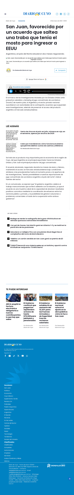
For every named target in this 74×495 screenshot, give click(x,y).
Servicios (7, 456)
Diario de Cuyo (10, 21)
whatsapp (27, 356)
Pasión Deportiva (10, 407)
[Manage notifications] (69, 478)
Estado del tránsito (11, 439)
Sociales (7, 429)
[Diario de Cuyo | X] (64, 14)
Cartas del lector (10, 423)
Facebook (5, 356)
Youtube (23, 356)
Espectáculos (9, 410)
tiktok (14, 356)
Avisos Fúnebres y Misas (12, 458)
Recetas (7, 418)
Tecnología (8, 434)
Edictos (6, 461)
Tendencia (8, 437)
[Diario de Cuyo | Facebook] (57, 14)
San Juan (7, 388)
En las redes (8, 420)
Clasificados (8, 445)
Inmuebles (8, 447)
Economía (21, 21)
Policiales (7, 404)
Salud (6, 431)
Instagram (10, 356)
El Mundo (7, 415)
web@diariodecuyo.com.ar (17, 470)
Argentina (7, 412)
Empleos (7, 453)
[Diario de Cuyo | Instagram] (61, 14)
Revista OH (8, 401)
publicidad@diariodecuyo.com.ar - (21, 474)
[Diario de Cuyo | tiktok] (68, 14)
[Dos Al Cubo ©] (56, 467)
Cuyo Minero (8, 396)
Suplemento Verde (11, 399)
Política (7, 391)
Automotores (9, 450)
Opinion (7, 426)
